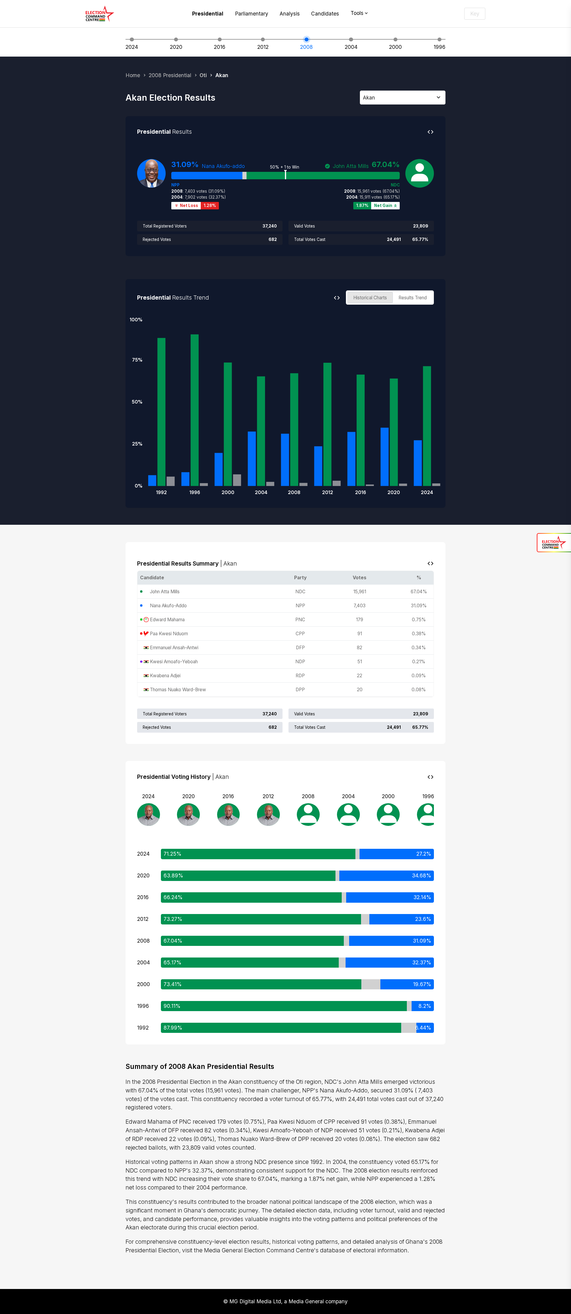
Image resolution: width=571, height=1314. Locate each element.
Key (474, 13)
